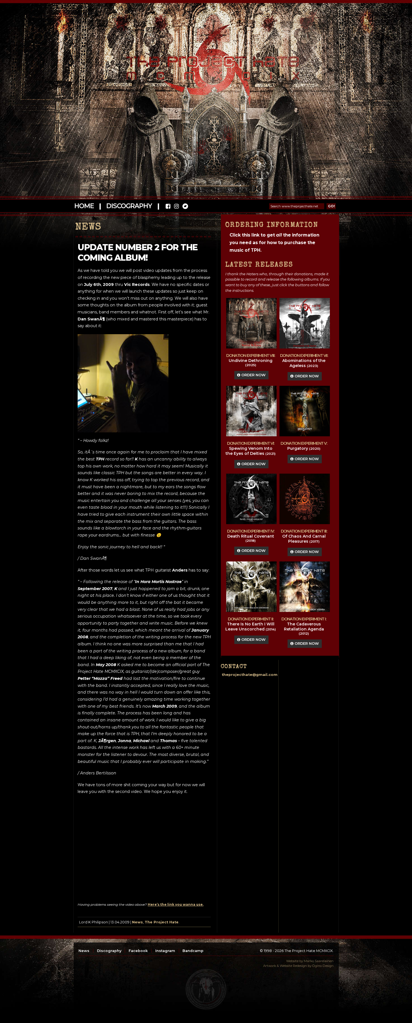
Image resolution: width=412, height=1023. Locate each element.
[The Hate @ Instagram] (176, 207)
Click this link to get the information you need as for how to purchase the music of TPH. (274, 242)
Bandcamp (192, 951)
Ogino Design (323, 966)
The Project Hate (162, 922)
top (206, 989)
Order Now (253, 375)
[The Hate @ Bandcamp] (185, 207)
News (137, 922)
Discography (129, 206)
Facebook (138, 951)
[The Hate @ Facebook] (168, 207)
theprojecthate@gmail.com (249, 675)
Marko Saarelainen (319, 961)
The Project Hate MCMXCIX (205, 65)
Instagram (165, 951)
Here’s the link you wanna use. (175, 905)
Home (84, 206)
